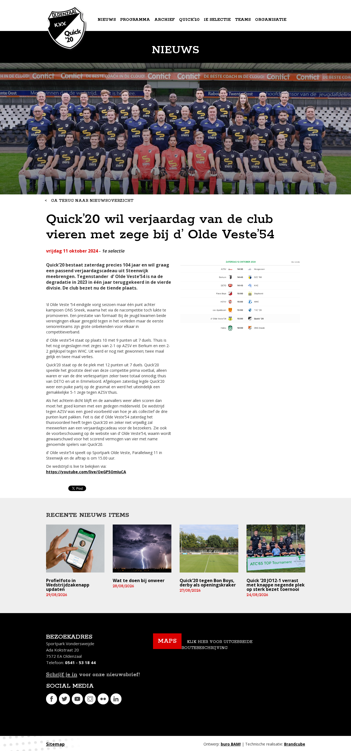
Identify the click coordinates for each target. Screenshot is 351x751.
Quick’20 (189, 19)
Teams (243, 19)
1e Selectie (217, 19)
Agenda (107, 42)
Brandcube (294, 744)
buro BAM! (231, 744)
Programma (135, 19)
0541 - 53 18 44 (80, 662)
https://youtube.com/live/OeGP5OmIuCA (86, 471)
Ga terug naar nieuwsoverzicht (92, 200)
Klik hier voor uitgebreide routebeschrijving (217, 645)
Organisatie (270, 19)
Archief (164, 19)
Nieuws (107, 19)
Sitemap (55, 744)
